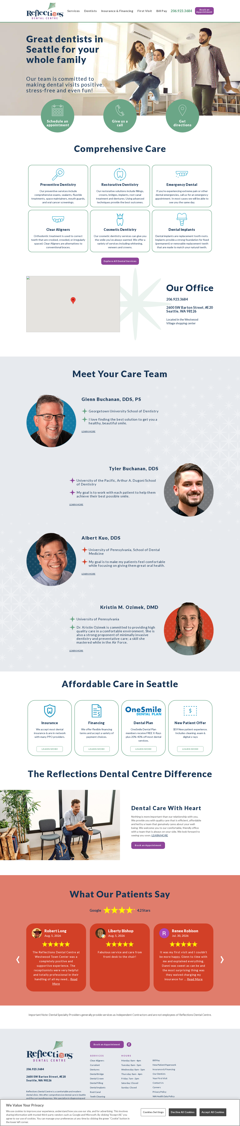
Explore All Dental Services (120, 261)
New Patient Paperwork (164, 1064)
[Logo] (45, 11)
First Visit (144, 11)
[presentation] (18, 957)
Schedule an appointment (57, 123)
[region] (120, 1112)
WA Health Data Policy (164, 1096)
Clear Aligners (97, 1060)
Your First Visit (160, 1078)
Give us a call (120, 123)
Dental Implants (98, 1087)
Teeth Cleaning (97, 1096)
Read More (195, 979)
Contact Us (158, 1082)
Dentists (90, 11)
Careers (157, 1087)
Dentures (95, 1069)
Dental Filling (96, 1083)
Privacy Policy (159, 1091)
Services (73, 11)
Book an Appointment (204, 10)
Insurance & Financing (117, 11)
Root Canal (95, 1092)
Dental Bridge (97, 1074)
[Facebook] (129, 1044)
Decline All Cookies (182, 1112)
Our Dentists (159, 1073)
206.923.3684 (181, 11)
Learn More (88, 431)
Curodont (95, 1065)
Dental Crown (97, 1078)
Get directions (182, 123)
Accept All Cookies (213, 1112)
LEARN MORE (160, 835)
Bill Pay (161, 11)
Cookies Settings (153, 1112)
